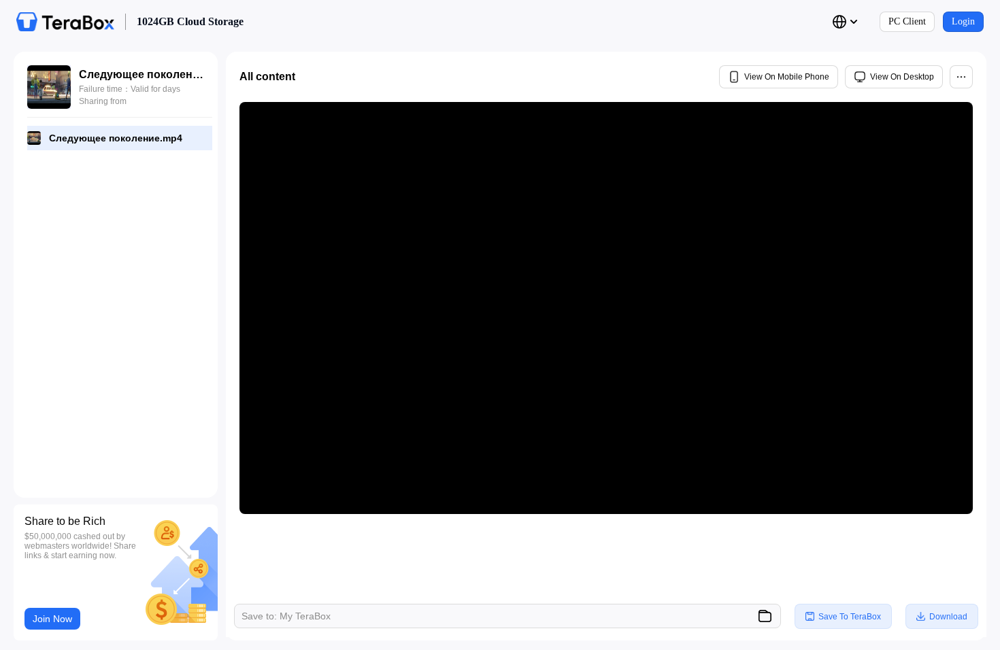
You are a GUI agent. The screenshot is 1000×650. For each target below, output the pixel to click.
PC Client (907, 21)
